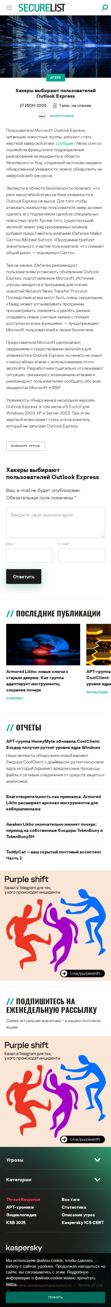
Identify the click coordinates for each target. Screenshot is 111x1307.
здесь (11, 1283)
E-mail (65, 543)
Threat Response (23, 1199)
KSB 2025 (16, 1222)
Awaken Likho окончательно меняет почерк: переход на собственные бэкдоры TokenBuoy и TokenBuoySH (54, 830)
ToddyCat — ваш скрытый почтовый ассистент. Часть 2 (54, 854)
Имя (10, 543)
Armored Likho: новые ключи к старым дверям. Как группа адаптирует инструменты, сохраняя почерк (37, 680)
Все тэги (71, 1199)
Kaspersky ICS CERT (83, 1222)
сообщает (66, 143)
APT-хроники (20, 1207)
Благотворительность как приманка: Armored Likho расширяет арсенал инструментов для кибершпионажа (53, 802)
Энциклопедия (21, 1214)
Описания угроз (78, 1214)
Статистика (74, 1207)
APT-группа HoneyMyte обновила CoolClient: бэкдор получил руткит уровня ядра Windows (53, 744)
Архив (55, 77)
